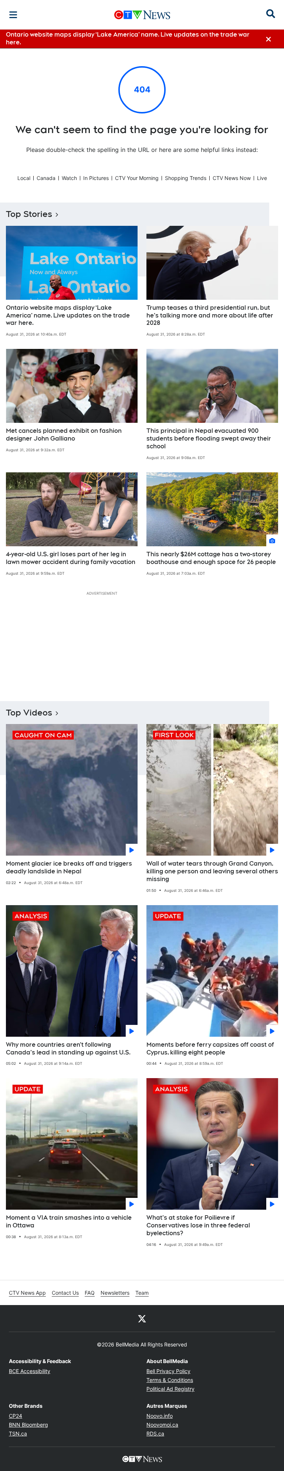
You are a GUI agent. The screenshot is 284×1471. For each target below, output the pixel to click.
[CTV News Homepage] (142, 14)
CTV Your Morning (137, 178)
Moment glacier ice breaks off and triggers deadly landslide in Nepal (69, 867)
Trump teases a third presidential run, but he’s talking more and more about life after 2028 (209, 315)
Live (262, 178)
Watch (69, 178)
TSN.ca (18, 1433)
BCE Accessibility (29, 1371)
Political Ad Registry (170, 1389)
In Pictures (96, 178)
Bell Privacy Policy (168, 1371)
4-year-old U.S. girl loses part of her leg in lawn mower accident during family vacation (70, 558)
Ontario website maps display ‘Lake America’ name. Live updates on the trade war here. (68, 315)
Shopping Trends (185, 178)
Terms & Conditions (169, 1380)
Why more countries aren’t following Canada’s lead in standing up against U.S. (68, 1048)
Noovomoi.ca (162, 1424)
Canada (46, 178)
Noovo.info (159, 1416)
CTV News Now (232, 178)
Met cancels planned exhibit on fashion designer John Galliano (64, 434)
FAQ (90, 1293)
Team (142, 1293)
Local (23, 178)
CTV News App (27, 1293)
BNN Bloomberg (28, 1424)
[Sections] (13, 14)
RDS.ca (155, 1433)
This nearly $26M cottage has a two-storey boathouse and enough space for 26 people (211, 558)
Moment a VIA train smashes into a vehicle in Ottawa (69, 1221)
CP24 (15, 1416)
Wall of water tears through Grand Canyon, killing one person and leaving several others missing (212, 871)
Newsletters (115, 1293)
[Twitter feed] (142, 1318)
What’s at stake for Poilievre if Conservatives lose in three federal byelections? (198, 1225)
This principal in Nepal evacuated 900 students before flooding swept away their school (208, 438)
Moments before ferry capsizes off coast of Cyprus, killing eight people (210, 1048)
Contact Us (65, 1293)
